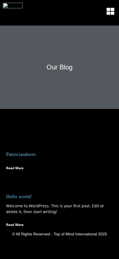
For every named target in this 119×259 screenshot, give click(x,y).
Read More (15, 168)
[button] (110, 11)
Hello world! (19, 196)
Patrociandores (21, 154)
